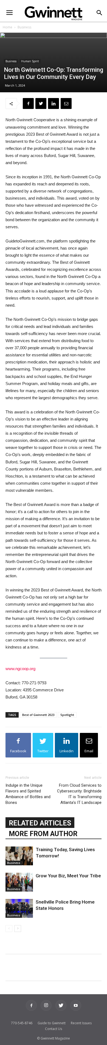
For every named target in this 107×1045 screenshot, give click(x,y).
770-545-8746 (21, 1023)
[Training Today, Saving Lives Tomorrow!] (19, 855)
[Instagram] (46, 1005)
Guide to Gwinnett (52, 1023)
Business (24, 27)
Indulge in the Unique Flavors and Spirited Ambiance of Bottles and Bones (27, 794)
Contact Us (53, 1028)
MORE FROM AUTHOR (43, 834)
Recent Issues (81, 1023)
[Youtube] (75, 1005)
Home (7, 27)
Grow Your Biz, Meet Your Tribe (68, 875)
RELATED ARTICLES (40, 823)
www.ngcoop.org (20, 668)
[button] (99, 13)
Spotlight (67, 715)
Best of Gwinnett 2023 (38, 715)
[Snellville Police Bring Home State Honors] (19, 908)
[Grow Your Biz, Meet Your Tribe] (19, 882)
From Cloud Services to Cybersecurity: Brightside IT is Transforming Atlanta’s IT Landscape (79, 794)
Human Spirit (30, 61)
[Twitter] (60, 1005)
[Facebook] (31, 1005)
